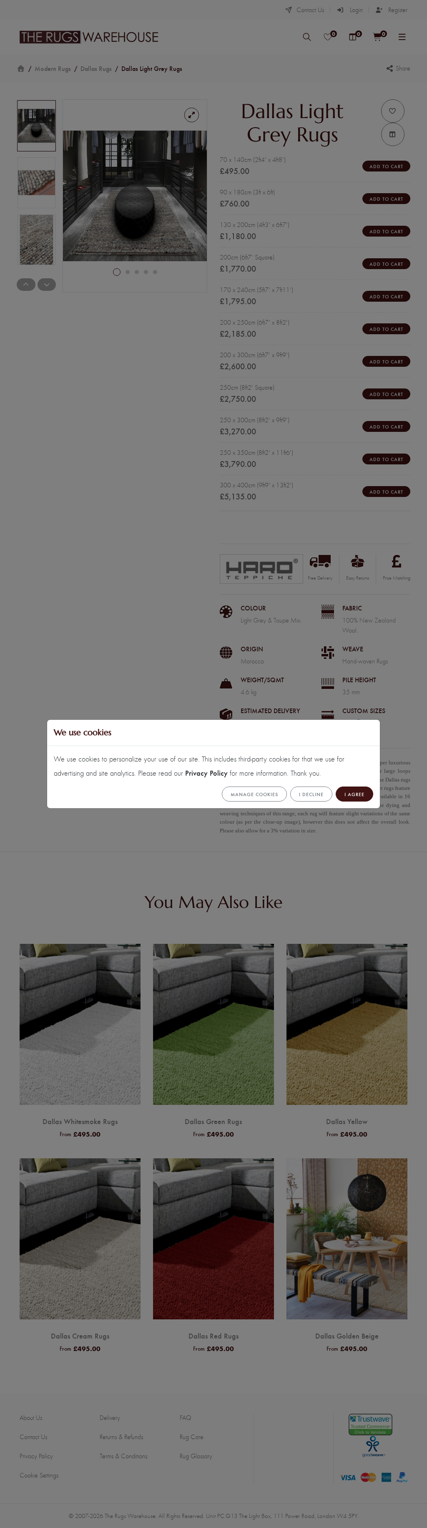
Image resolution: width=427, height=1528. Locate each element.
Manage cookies (254, 794)
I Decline (311, 794)
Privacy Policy (206, 772)
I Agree (354, 794)
